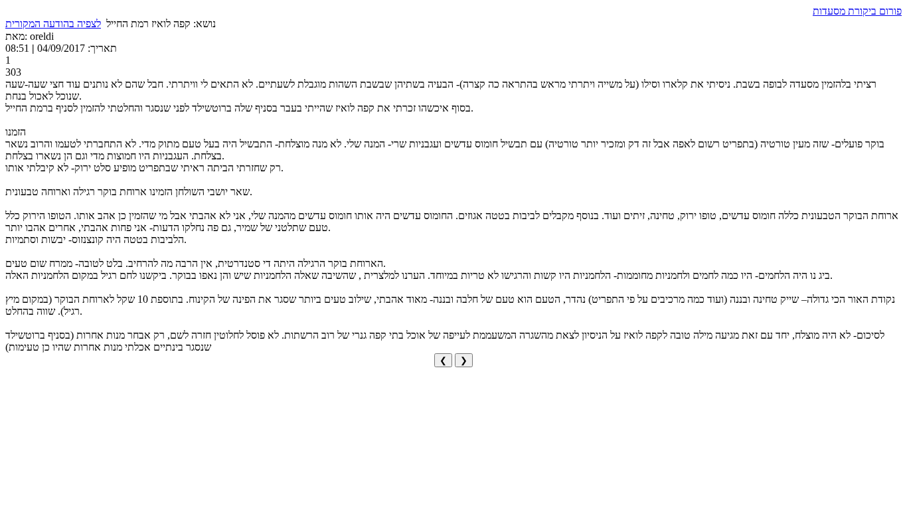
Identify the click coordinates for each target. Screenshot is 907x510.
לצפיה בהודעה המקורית (53, 23)
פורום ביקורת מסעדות (857, 11)
